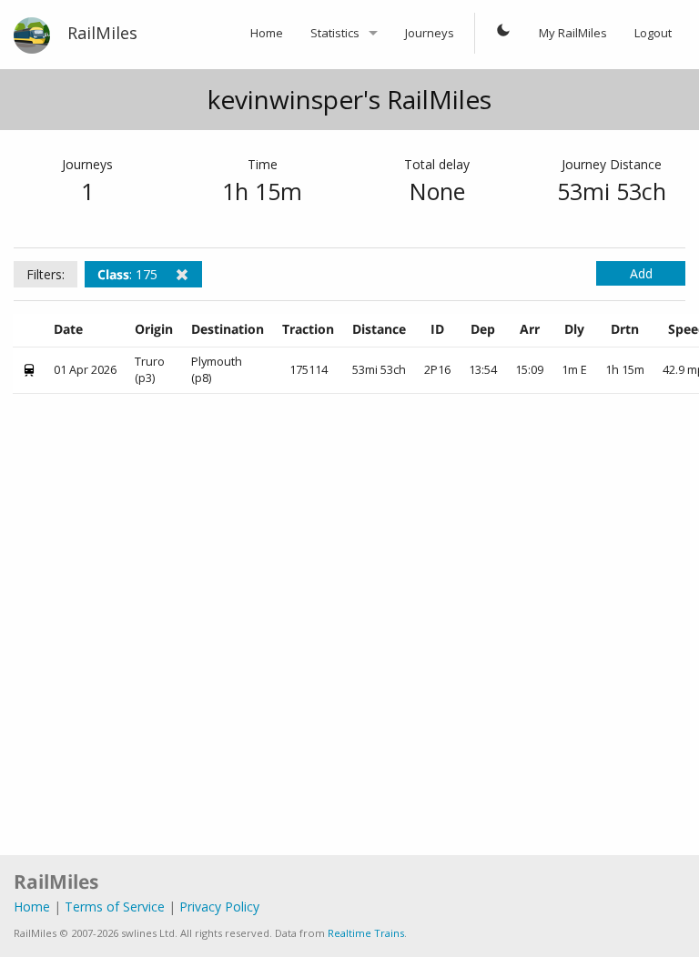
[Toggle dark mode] (503, 34)
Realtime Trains (366, 933)
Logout (653, 33)
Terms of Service (115, 906)
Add (641, 273)
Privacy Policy (219, 906)
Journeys (429, 33)
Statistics (335, 33)
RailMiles (102, 33)
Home (266, 33)
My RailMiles (573, 33)
